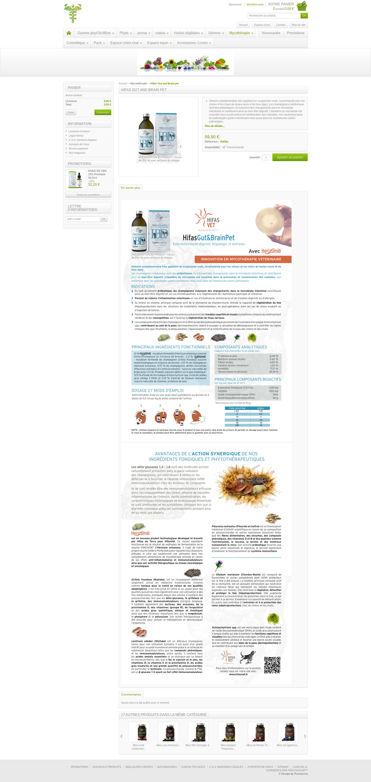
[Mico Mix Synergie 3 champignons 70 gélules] (198, 732)
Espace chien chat (124, 43)
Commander (102, 112)
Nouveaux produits (107, 766)
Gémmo (214, 33)
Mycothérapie (239, 33)
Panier (74, 88)
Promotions (295, 33)
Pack (98, 43)
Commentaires (131, 694)
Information (80, 124)
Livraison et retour (79, 131)
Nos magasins (77, 152)
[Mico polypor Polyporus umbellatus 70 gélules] (228, 732)
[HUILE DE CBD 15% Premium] (75, 179)
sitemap (283, 766)
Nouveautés (271, 33)
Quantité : (255, 157)
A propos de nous (79, 144)
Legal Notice (76, 135)
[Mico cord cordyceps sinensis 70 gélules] (138, 732)
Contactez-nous (193, 766)
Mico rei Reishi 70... (257, 745)
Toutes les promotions (88, 194)
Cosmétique (76, 43)
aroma (142, 33)
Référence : (212, 141)
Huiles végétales (187, 33)
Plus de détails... (215, 126)
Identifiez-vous (255, 4)
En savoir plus (130, 187)
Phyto (124, 33)
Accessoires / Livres (192, 43)
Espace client (262, 24)
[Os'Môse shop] (73, 14)
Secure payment (78, 148)
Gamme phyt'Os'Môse (94, 33)
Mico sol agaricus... (288, 745)
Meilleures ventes (139, 766)
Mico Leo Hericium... (168, 745)
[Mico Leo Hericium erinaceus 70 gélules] (168, 732)
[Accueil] (68, 33)
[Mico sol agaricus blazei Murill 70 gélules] (288, 732)
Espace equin (157, 43)
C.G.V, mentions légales (83, 139)
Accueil (123, 83)
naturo (160, 33)
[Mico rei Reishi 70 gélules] (258, 732)
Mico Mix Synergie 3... (198, 745)
